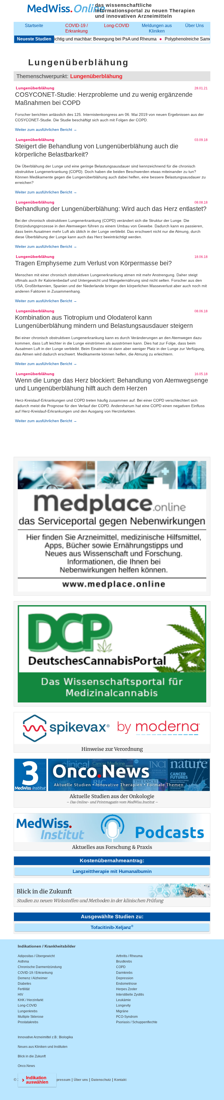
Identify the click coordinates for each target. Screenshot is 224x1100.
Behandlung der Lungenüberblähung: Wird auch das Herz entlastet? (111, 208)
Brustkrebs (124, 961)
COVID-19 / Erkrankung (76, 28)
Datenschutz (101, 1080)
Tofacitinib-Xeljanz (112, 927)
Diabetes (24, 984)
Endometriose (126, 984)
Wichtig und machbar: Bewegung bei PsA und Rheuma (93, 39)
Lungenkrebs (27, 1011)
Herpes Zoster (126, 989)
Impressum (61, 1080)
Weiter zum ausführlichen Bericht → (46, 129)
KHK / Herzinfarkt (30, 1000)
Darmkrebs (124, 973)
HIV (20, 994)
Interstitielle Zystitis (130, 994)
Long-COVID (116, 25)
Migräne (122, 1011)
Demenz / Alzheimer (33, 978)
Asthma (23, 961)
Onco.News (26, 1066)
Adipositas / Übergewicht (36, 956)
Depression (124, 978)
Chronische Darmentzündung (40, 967)
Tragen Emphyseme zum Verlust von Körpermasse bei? (93, 263)
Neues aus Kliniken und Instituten (42, 1047)
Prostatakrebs (28, 1022)
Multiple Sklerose (30, 1017)
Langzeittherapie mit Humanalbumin (112, 871)
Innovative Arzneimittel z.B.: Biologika (45, 1037)
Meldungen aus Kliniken (157, 28)
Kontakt (120, 1080)
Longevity (123, 1005)
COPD (121, 967)
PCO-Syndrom (127, 1017)
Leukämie (123, 1000)
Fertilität (24, 989)
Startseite (34, 25)
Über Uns (194, 25)
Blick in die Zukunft (32, 1056)
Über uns (81, 1080)
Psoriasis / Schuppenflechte (136, 1022)
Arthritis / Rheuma (129, 956)
